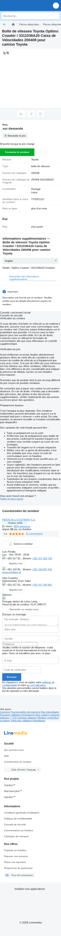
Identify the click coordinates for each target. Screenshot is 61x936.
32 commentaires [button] (34, 533)
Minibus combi (46, 717)
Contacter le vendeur (17, 152)
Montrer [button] (27, 558)
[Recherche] (56, 16)
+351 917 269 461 (42, 584)
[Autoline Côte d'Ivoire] (22, 5)
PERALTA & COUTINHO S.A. (18, 519)
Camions (5, 712)
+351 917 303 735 (42, 558)
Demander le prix (17, 136)
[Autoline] (13, 24)
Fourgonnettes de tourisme (26, 712)
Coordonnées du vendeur (18, 761)
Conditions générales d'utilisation (21, 812)
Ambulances (28, 714)
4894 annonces (21, 526)
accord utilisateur (36, 685)
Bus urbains (43, 714)
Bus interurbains (50, 712)
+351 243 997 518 (42, 569)
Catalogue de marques (16, 836)
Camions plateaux (27, 717)
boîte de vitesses (40, 166)
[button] (56, 5)
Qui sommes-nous (14, 750)
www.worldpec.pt (11, 572)
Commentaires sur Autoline (18, 830)
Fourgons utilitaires (10, 714)
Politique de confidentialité (18, 818)
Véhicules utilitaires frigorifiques (28, 720)
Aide (6, 756)
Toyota (34, 159)
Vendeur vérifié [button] (15, 523)
